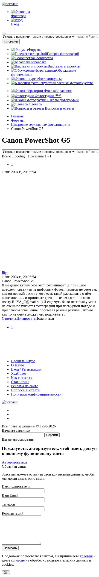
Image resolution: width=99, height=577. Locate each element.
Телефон (8, 504)
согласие (18, 560)
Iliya (5, 273)
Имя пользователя (16, 486)
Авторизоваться (14, 462)
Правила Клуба (23, 361)
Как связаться (21, 378)
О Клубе (17, 365)
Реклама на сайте (24, 386)
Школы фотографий (62, 100)
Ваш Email (10, 495)
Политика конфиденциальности (36, 394)
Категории (11, 41)
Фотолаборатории (57, 91)
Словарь (35, 104)
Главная (17, 116)
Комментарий (12, 513)
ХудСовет (18, 373)
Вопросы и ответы (59, 108)
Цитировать (26, 318)
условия (86, 556)
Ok (6, 572)
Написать (10, 548)
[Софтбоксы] (49, 353)
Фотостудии (47, 96)
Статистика (20, 382)
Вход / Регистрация (26, 369)
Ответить (9, 318)
